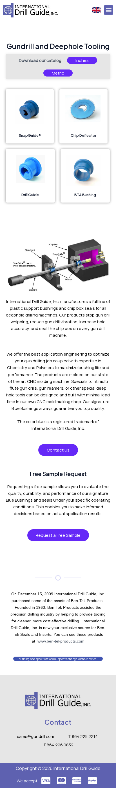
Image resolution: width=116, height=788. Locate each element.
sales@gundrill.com (35, 736)
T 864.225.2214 (83, 736)
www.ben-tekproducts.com (60, 641)
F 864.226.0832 (58, 744)
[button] (108, 10)
